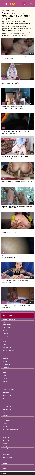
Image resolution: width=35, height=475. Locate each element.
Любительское (7, 432)
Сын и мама (6, 392)
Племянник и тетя (8, 466)
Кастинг (5, 361)
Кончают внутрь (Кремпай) (10, 429)
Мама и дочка (7, 370)
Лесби (4, 460)
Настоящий (6, 336)
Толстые (5, 423)
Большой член (7, 449)
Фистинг (5, 412)
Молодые (5, 463)
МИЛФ (4, 398)
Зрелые (5, 426)
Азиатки (5, 344)
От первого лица (7, 384)
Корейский (6, 440)
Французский (6, 364)
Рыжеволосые (7, 347)
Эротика (5, 443)
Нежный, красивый (8, 350)
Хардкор (5, 415)
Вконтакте (6, 339)
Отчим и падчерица (8, 389)
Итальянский (6, 367)
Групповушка (6, 327)
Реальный (5, 358)
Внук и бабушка (7, 457)
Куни (4, 387)
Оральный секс (7, 409)
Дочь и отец (6, 421)
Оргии (4, 373)
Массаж (5, 401)
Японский (5, 404)
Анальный (5, 435)
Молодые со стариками (9, 319)
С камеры (5, 333)
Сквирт (5, 381)
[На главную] (11, 4)
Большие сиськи (7, 325)
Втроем (5, 341)
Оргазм (5, 330)
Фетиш (5, 378)
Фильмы (5, 353)
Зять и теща (6, 418)
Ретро (4, 469)
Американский (7, 395)
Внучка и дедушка (8, 322)
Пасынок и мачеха (8, 356)
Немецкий (6, 437)
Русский (5, 452)
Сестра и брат (7, 454)
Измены (5, 446)
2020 (4, 375)
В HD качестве (7, 406)
